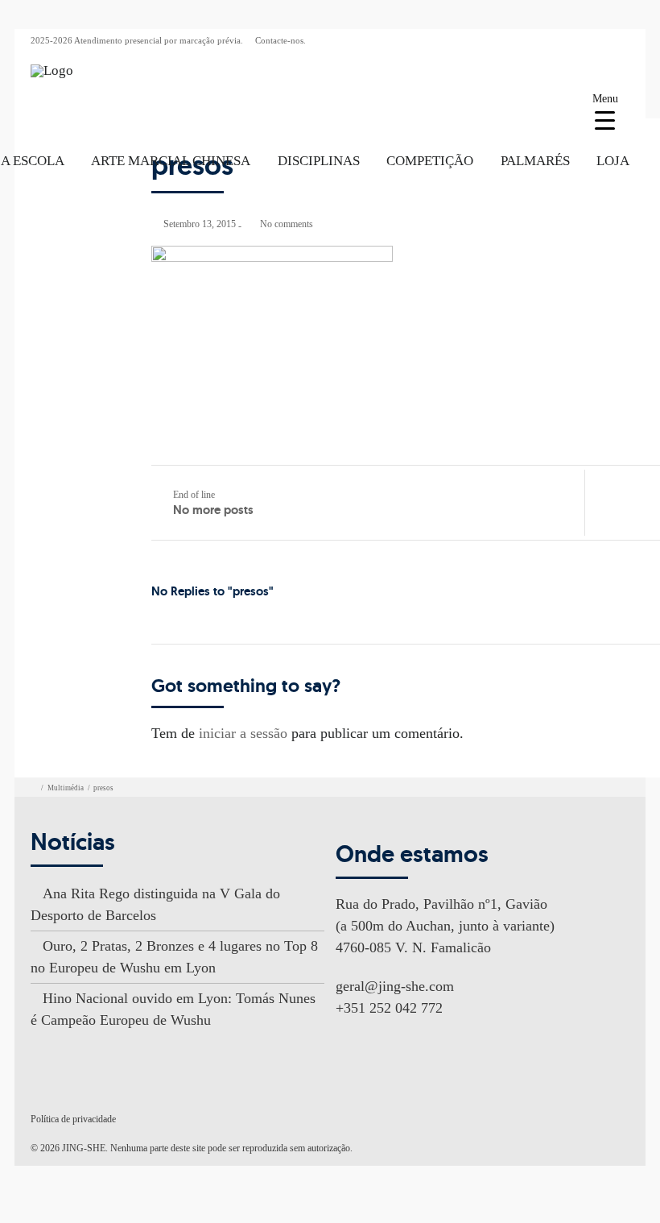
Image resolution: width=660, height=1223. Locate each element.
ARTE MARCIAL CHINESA (170, 160)
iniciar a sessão (243, 733)
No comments (286, 224)
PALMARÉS (535, 160)
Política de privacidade (73, 1119)
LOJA (612, 160)
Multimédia (65, 788)
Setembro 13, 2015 (199, 224)
